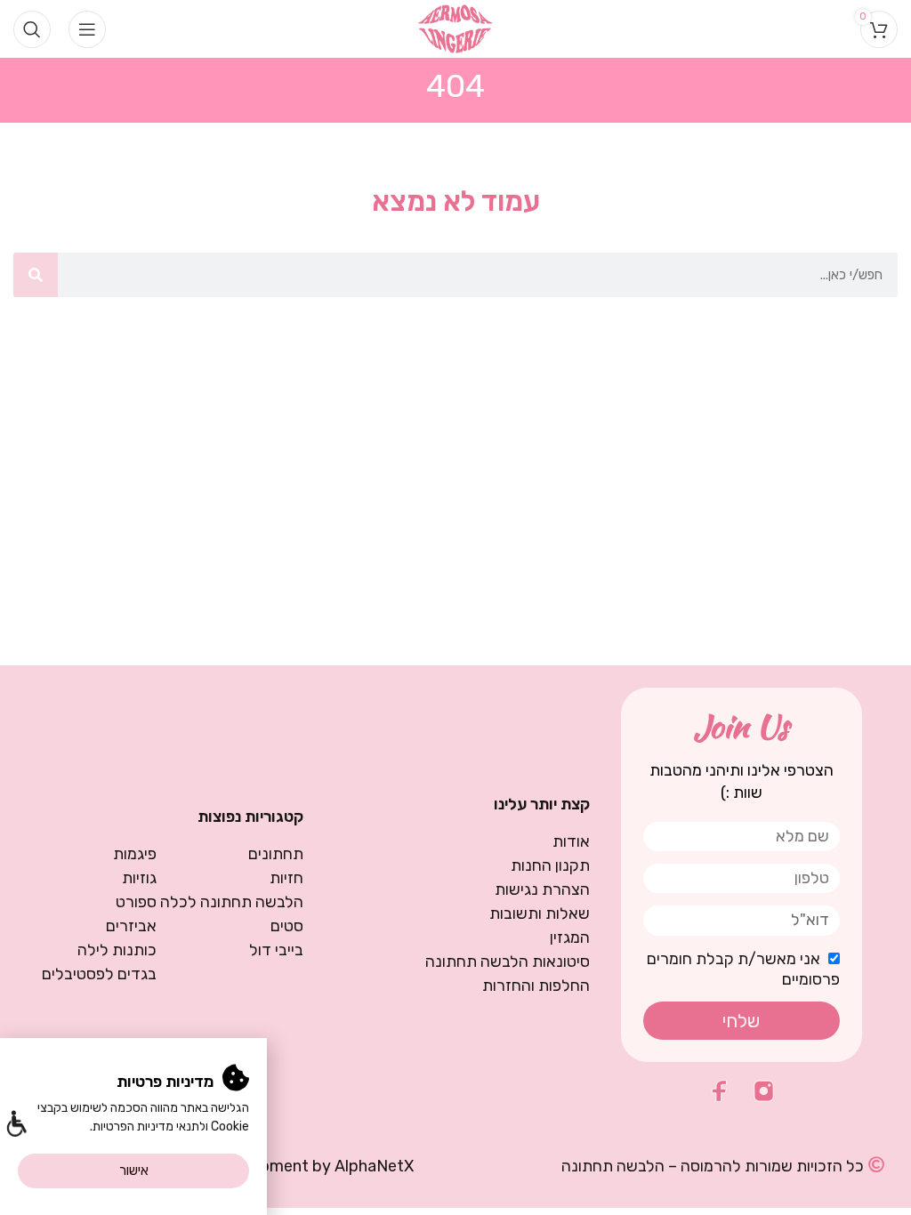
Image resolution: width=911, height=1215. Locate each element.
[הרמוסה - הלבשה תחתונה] (456, 27)
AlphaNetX (374, 1166)
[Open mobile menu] (87, 29)
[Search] (32, 29)
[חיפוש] (35, 275)
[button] (15, 1125)
